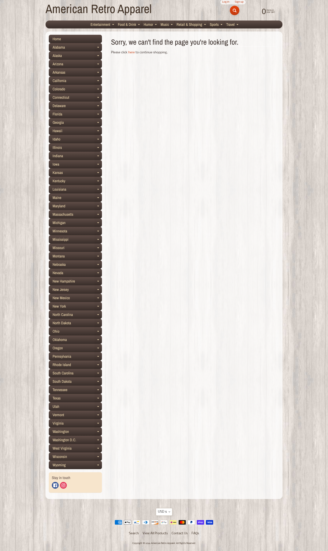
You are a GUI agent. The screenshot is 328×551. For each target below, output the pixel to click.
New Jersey (77, 290)
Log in (225, 2)
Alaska (77, 56)
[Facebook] (55, 485)
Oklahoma (77, 340)
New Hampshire (77, 282)
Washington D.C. (77, 440)
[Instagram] (63, 485)
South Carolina (77, 373)
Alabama (77, 48)
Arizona (77, 64)
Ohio (77, 332)
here (131, 52)
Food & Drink (129, 25)
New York (77, 307)
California (77, 81)
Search (134, 533)
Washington (77, 432)
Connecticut (77, 98)
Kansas (77, 173)
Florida (77, 114)
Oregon (77, 348)
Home (57, 38)
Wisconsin (77, 457)
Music (167, 25)
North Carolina (77, 315)
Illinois (77, 148)
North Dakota (77, 323)
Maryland (77, 206)
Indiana (77, 156)
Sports (216, 25)
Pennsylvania (77, 357)
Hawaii (77, 131)
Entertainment (103, 25)
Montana (77, 256)
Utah (77, 407)
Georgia (77, 123)
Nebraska (77, 265)
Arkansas (77, 73)
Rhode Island (77, 365)
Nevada (77, 273)
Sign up (239, 2)
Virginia (77, 424)
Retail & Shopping (192, 25)
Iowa (77, 165)
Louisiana (77, 190)
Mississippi (77, 240)
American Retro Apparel (99, 9)
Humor (151, 25)
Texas (77, 398)
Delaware (77, 106)
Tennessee (77, 390)
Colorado (77, 89)
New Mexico (77, 298)
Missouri (77, 248)
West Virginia (77, 449)
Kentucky (77, 181)
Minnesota (77, 231)
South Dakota (77, 382)
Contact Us (180, 533)
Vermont (77, 415)
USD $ (162, 512)
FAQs (195, 533)
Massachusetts (77, 215)
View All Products (155, 533)
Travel (232, 25)
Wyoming (77, 465)
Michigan (77, 223)
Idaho (77, 140)
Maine (77, 198)
